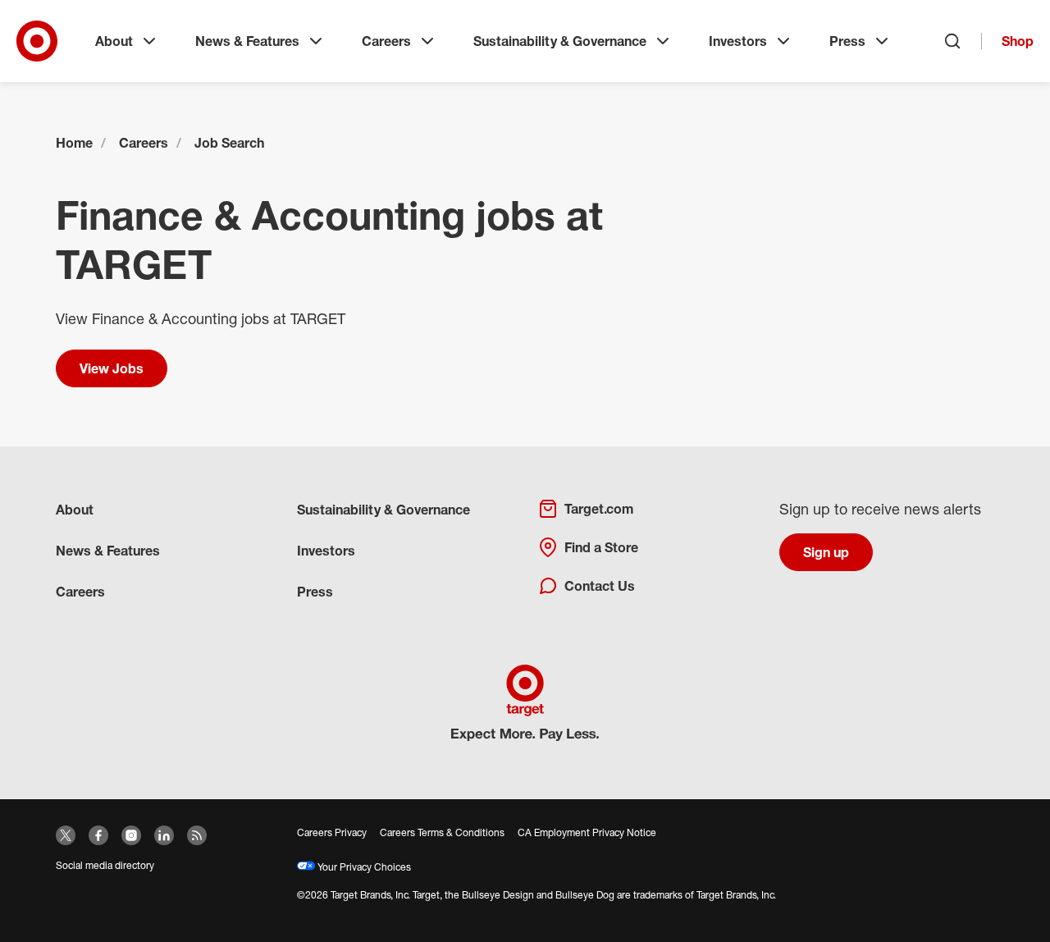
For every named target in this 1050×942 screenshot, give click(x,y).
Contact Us (599, 586)
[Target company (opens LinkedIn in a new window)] (164, 835)
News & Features (247, 41)
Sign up (826, 552)
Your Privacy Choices (363, 867)
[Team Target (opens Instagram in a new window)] (131, 835)
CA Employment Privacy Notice (587, 832)
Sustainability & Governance (559, 41)
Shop (1018, 41)
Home (74, 143)
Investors (738, 41)
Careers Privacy (332, 832)
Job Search (229, 143)
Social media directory (105, 865)
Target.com (598, 509)
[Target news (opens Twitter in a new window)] (65, 835)
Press (847, 41)
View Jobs (112, 368)
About (114, 41)
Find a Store (601, 547)
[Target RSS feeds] (197, 835)
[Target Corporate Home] (36, 41)
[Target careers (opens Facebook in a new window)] (98, 835)
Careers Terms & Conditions (442, 832)
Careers (386, 41)
